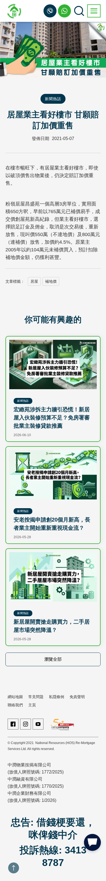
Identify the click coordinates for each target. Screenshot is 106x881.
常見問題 (35, 697)
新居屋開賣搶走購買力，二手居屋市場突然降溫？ (52, 626)
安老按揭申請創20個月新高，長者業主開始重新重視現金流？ (52, 524)
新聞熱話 (53, 99)
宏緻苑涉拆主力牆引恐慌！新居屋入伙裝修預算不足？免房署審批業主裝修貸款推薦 (52, 417)
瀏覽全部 (53, 659)
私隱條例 (56, 697)
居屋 (34, 281)
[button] (94, 10)
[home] (13, 11)
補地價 (51, 281)
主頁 (32, 705)
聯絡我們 (15, 705)
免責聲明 (77, 697)
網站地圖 (15, 697)
